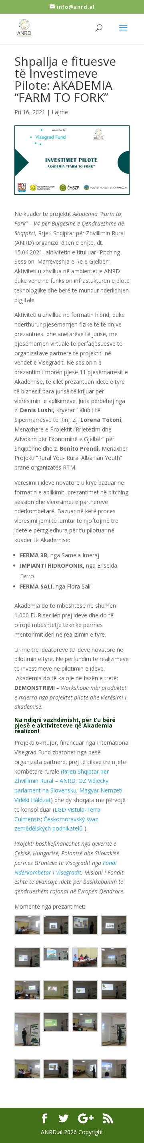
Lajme (60, 112)
